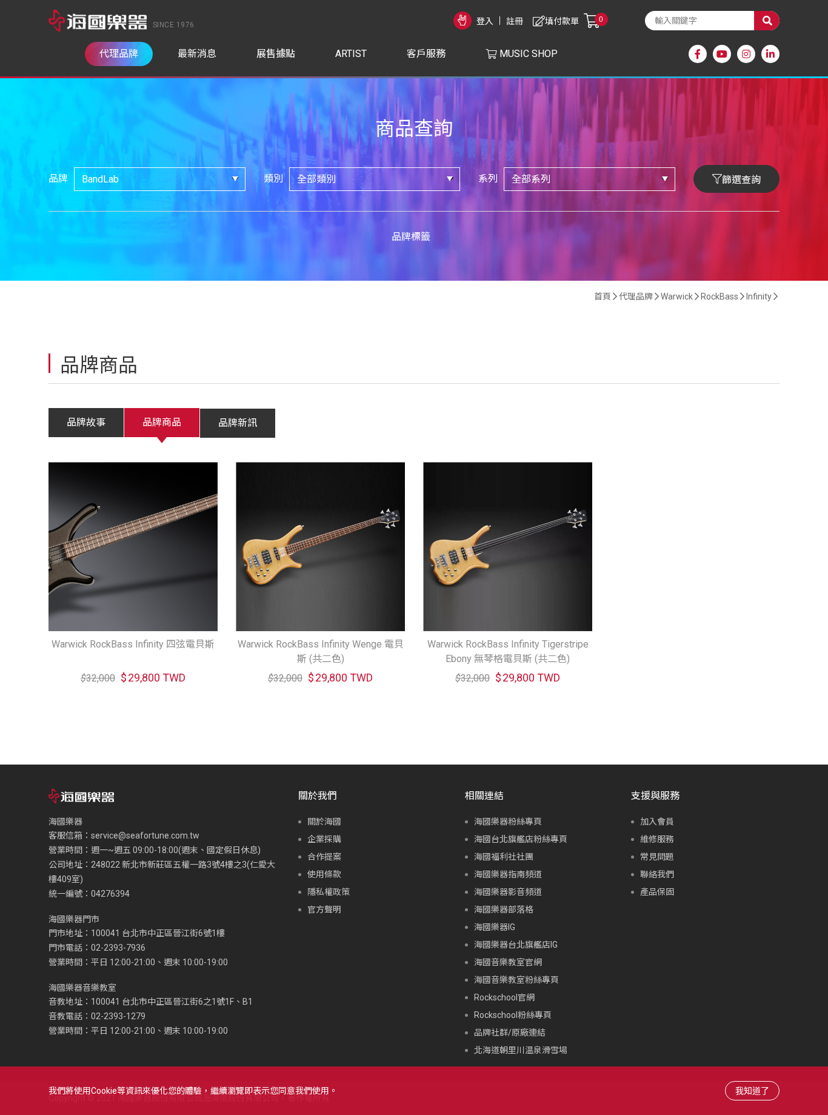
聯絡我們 (657, 874)
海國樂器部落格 (503, 909)
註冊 (514, 21)
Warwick (677, 296)
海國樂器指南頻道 (508, 874)
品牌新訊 (237, 423)
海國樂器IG (494, 927)
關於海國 (324, 821)
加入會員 (657, 821)
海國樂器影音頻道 (508, 892)
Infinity (759, 296)
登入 (484, 21)
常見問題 (657, 857)
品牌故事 (86, 422)
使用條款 (324, 874)
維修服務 (657, 839)
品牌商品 (161, 422)
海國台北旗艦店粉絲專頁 (520, 839)
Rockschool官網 (504, 997)
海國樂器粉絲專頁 (508, 821)
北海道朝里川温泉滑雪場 (520, 1050)
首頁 (602, 296)
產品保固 (657, 892)
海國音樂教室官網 (508, 962)
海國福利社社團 (503, 857)
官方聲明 (324, 909)
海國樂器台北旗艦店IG (516, 944)
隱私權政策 (328, 892)
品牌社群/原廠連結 (510, 1032)
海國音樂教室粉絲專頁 (516, 980)
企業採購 (324, 839)
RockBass (719, 296)
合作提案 (324, 857)
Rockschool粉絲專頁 (513, 1015)
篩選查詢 (741, 180)
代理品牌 (636, 296)
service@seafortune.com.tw (145, 835)
